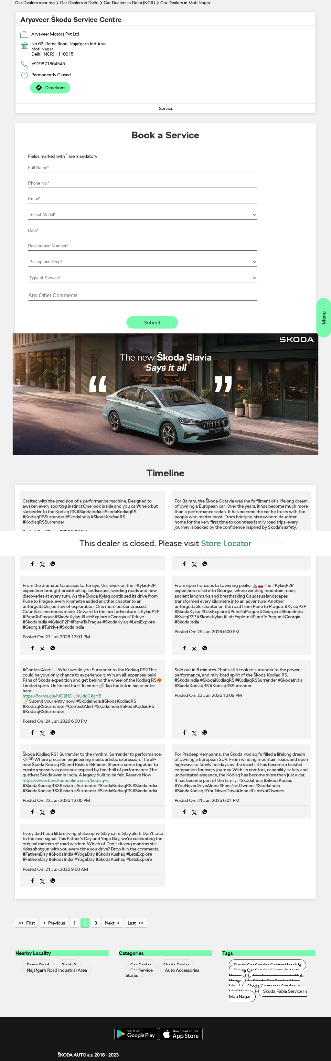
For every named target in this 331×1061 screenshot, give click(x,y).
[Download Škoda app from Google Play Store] (136, 1034)
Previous (56, 923)
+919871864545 (48, 63)
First (30, 923)
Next (109, 923)
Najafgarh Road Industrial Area (57, 970)
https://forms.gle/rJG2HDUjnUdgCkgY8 (62, 695)
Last (132, 923)
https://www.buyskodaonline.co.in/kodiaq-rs (66, 780)
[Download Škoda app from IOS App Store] (181, 1034)
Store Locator (226, 543)
